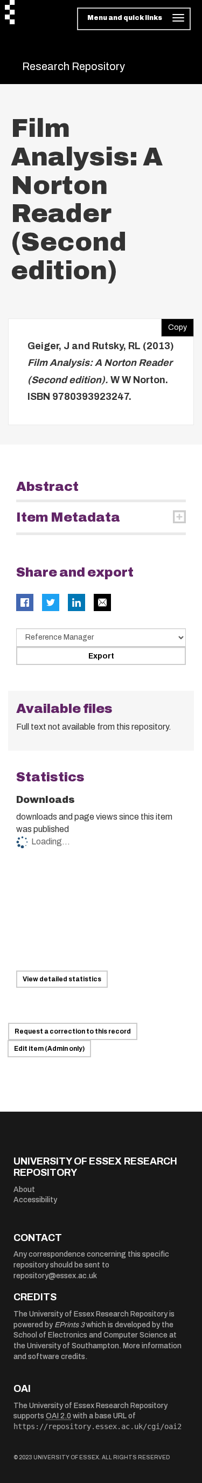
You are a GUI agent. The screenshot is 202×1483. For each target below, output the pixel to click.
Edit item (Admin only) (49, 1048)
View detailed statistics (62, 979)
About (24, 1190)
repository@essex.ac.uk (55, 1276)
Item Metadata (68, 517)
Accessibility (35, 1200)
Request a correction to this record (73, 1031)
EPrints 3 (69, 1325)
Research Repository (73, 66)
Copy (174, 324)
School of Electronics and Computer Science (90, 1335)
